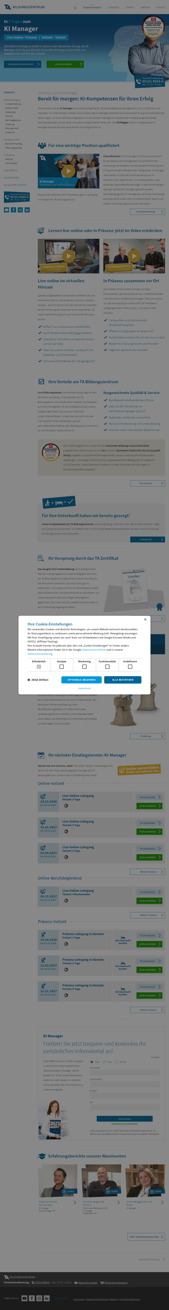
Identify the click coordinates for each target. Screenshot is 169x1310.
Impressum (84, 688)
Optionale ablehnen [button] (81, 679)
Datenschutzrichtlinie (94, 649)
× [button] (145, 619)
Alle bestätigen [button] (122, 679)
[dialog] (84, 655)
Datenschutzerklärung (40, 653)
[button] (38, 680)
